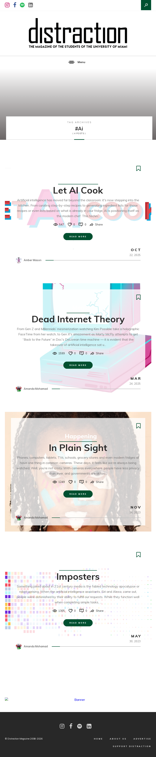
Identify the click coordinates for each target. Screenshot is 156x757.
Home (98, 738)
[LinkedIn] (30, 5)
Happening (81, 436)
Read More (78, 236)
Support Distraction (132, 746)
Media (81, 307)
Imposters (78, 576)
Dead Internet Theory (78, 319)
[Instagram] (7, 5)
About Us (118, 738)
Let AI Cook (78, 190)
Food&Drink (81, 178)
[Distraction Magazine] (78, 33)
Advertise (142, 738)
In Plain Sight (78, 447)
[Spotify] (22, 5)
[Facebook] (14, 5)
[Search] (146, 5)
